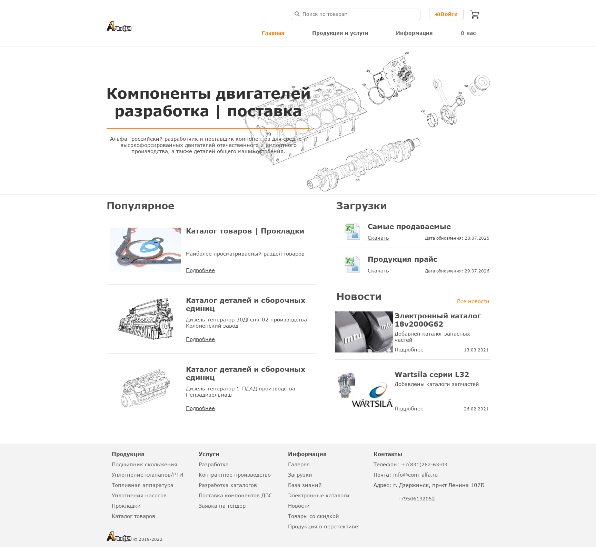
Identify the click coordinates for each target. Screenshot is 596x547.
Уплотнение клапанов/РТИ (147, 474)
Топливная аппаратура (142, 485)
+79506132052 (416, 498)
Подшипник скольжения (144, 464)
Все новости (473, 301)
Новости (299, 506)
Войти (449, 14)
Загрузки (300, 474)
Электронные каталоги (318, 495)
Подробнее (200, 270)
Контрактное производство (235, 474)
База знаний (305, 485)
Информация (414, 33)
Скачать (378, 238)
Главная (273, 33)
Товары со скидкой (313, 516)
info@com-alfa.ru (415, 474)
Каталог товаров (133, 516)
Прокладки (126, 506)
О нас (468, 33)
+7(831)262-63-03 (424, 464)
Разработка (214, 464)
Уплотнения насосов (139, 495)
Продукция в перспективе (323, 526)
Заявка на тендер (222, 506)
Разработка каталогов (228, 485)
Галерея (299, 464)
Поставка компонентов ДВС (235, 495)
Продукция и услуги (340, 33)
